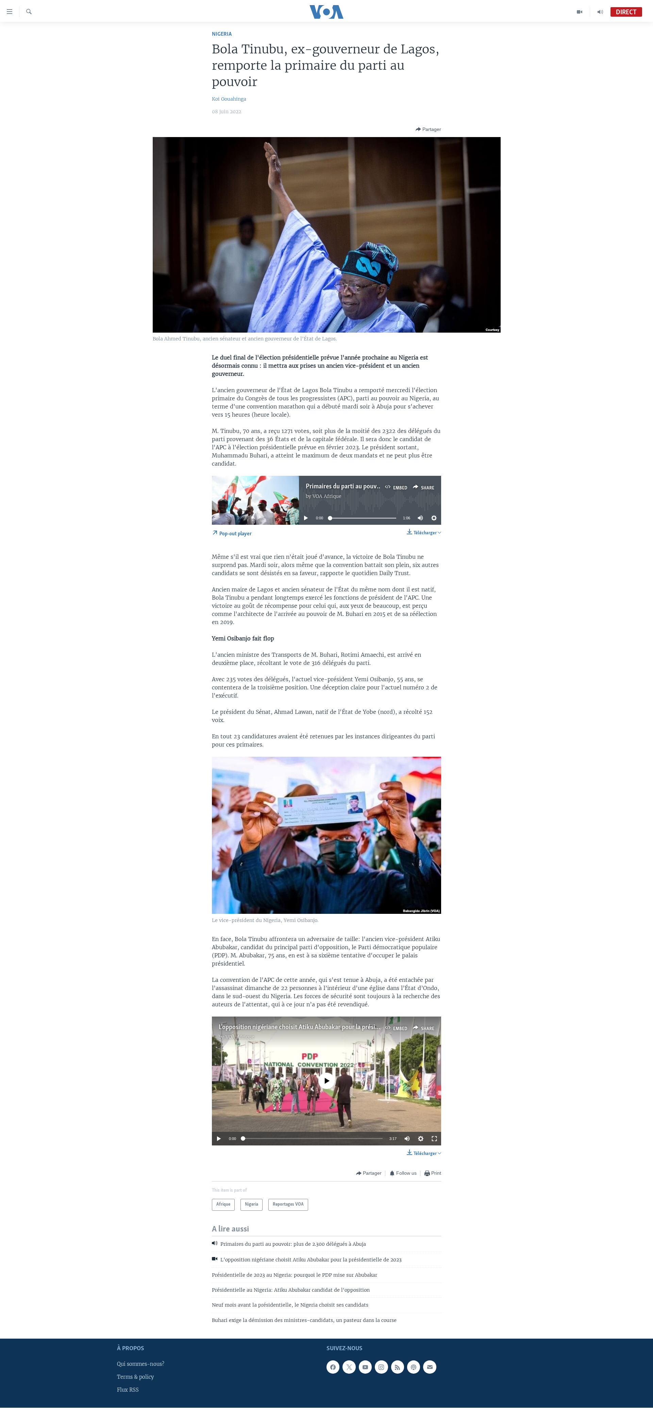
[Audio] (600, 12)
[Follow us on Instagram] (381, 1367)
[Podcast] (413, 1367)
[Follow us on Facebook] (332, 1367)
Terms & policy (135, 1377)
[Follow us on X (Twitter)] (348, 1367)
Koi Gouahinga (229, 99)
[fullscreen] (434, 1138)
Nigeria (222, 34)
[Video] (579, 12)
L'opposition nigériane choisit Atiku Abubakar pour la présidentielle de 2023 (320, 1027)
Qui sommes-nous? (140, 1364)
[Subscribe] (429, 1367)
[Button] (428, 129)
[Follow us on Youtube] (365, 1367)
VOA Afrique (327, 496)
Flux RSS (128, 1390)
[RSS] (397, 1367)
